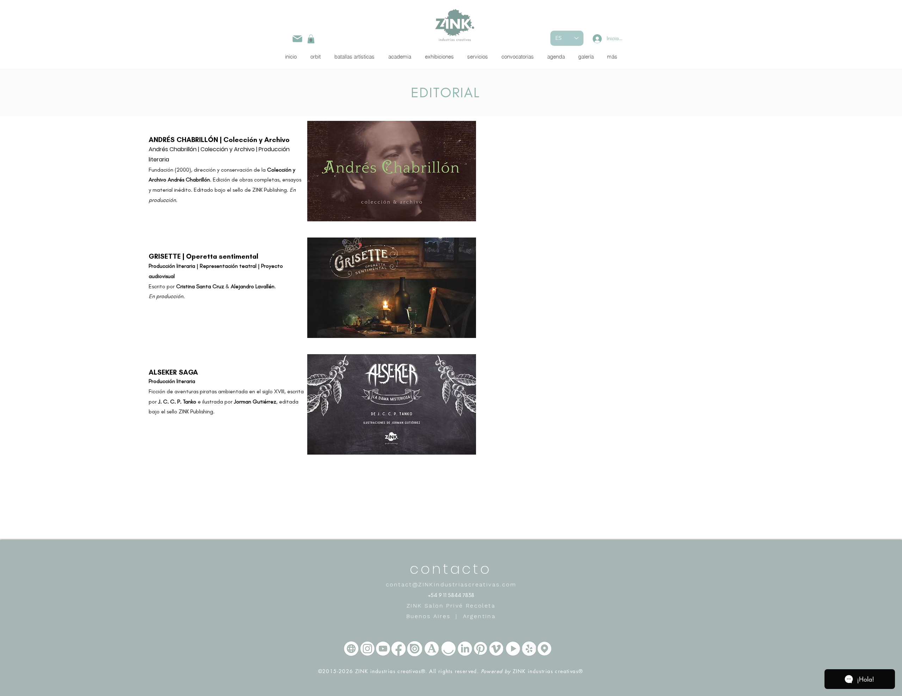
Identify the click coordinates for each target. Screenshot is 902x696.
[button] (311, 39)
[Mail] (297, 39)
